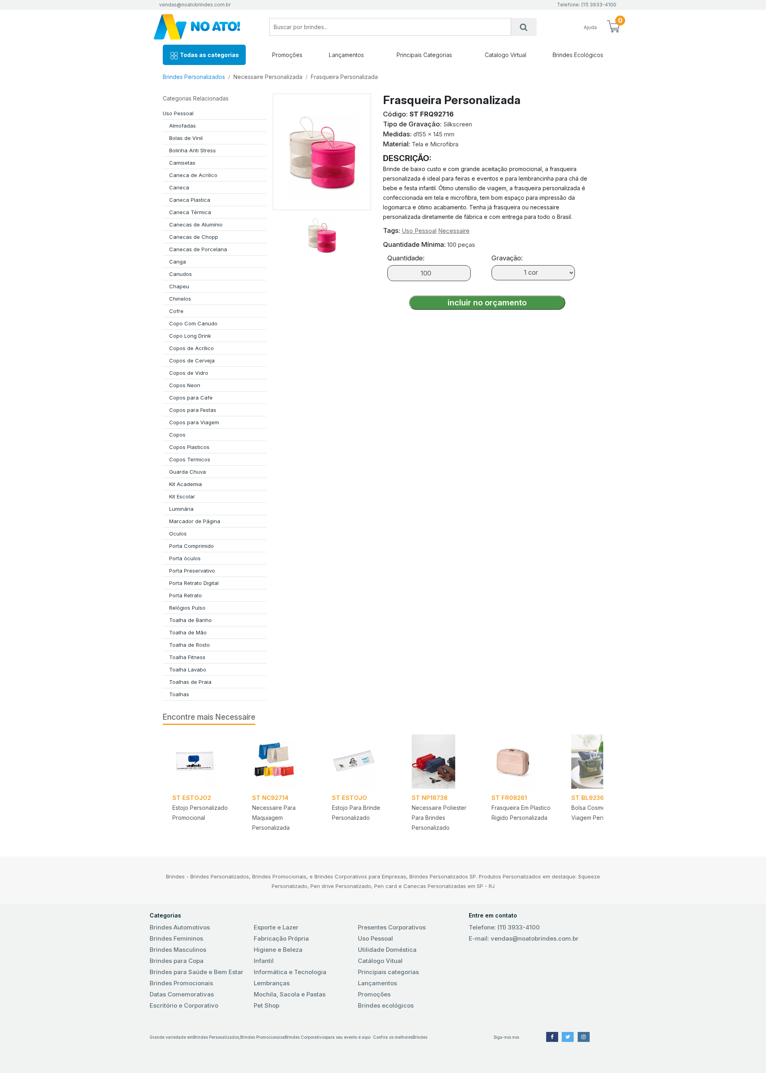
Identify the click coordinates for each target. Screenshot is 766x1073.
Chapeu (179, 286)
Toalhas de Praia (190, 682)
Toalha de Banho (190, 620)
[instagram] (584, 1037)
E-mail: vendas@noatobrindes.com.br (523, 938)
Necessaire (454, 230)
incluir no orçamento (487, 302)
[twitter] (568, 1037)
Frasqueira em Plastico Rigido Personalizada (521, 812)
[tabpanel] (203, 786)
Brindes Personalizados (194, 76)
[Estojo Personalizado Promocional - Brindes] (202, 761)
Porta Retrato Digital (194, 583)
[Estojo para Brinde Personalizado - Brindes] (362, 761)
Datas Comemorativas (182, 994)
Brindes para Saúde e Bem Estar (196, 972)
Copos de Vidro (188, 373)
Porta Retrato (185, 595)
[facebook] (552, 1037)
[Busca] (524, 27)
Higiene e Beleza (278, 949)
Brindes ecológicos (386, 1005)
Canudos (180, 274)
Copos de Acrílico (191, 348)
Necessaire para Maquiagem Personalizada (274, 817)
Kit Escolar (182, 496)
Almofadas (182, 125)
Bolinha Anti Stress (192, 150)
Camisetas (182, 162)
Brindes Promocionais (181, 983)
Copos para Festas (192, 410)
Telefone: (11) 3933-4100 (504, 927)
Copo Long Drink (190, 336)
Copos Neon (184, 385)
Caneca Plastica (189, 200)
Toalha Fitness (187, 657)
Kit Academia (185, 484)
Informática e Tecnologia (290, 972)
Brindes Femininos (176, 938)
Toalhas (179, 694)
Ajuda (590, 27)
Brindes (420, 1037)
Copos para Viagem (194, 422)
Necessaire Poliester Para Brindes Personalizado (439, 817)
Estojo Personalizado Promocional (200, 812)
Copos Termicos (189, 459)
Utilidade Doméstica (387, 949)
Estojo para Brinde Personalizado (356, 812)
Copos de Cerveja (192, 360)
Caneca (179, 187)
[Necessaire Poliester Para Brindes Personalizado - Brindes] (442, 761)
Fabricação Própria (281, 938)
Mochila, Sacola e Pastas (290, 994)
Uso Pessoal (178, 113)
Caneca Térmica (190, 212)
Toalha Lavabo (187, 669)
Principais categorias (388, 972)
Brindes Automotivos (180, 927)
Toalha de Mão (188, 632)
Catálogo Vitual (380, 961)
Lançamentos (346, 54)
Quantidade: (405, 258)
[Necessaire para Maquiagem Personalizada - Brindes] (282, 761)
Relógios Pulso (187, 607)
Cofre (176, 311)
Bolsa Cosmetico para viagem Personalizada (600, 812)
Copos (177, 434)
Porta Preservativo (192, 570)
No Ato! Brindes (203, 27)
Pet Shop (266, 1005)
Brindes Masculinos (178, 949)
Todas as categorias (209, 54)
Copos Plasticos (189, 447)
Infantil (264, 961)
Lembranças (272, 983)
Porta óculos (185, 558)
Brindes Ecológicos (578, 54)
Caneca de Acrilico (193, 175)
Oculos (178, 533)
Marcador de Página (194, 521)
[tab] (322, 232)
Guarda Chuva (187, 472)
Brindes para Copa (176, 961)
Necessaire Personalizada (267, 76)
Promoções (287, 54)
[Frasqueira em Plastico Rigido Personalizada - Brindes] (522, 761)
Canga (177, 261)
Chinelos (180, 298)
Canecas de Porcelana (198, 249)
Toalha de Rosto (189, 645)
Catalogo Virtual (505, 54)
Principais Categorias (424, 54)
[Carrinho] (613, 27)
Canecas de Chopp (193, 237)
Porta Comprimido (191, 546)
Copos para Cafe (191, 397)
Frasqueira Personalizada (344, 76)
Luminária (181, 509)
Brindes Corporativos (305, 1037)
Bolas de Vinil (186, 138)
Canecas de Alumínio (196, 224)
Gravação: (507, 258)
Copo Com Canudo (193, 323)
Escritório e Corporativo (184, 1005)
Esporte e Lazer (276, 927)
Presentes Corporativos (392, 927)
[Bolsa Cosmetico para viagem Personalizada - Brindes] (601, 761)
